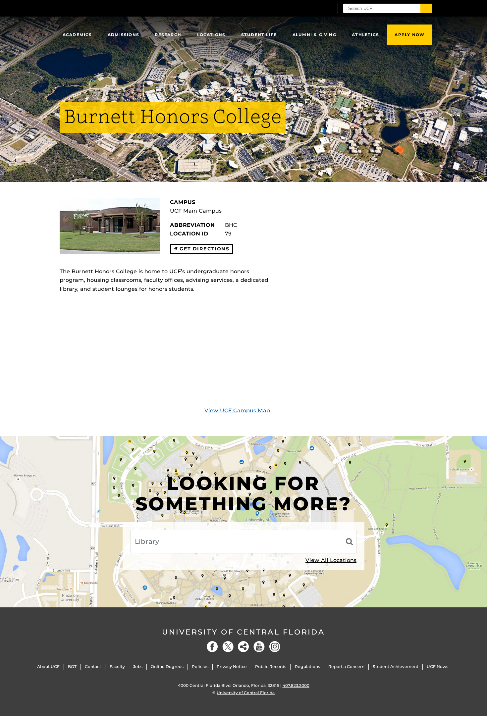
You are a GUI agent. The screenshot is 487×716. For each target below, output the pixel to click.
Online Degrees (167, 666)
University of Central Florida (243, 632)
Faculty (117, 666)
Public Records (270, 666)
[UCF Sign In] (312, 8)
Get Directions (203, 249)
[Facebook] (212, 646)
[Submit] (426, 8)
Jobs (137, 666)
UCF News (437, 666)
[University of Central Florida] (108, 8)
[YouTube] (259, 646)
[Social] (243, 646)
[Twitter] (228, 646)
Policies (200, 666)
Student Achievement (395, 666)
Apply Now (409, 34)
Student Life (259, 34)
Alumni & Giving (314, 34)
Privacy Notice (232, 666)
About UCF (48, 666)
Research (168, 34)
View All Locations (330, 560)
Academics (77, 34)
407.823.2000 (296, 685)
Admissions (123, 34)
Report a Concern (346, 666)
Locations (211, 34)
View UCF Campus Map (237, 410)
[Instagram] (274, 646)
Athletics (365, 34)
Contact (93, 666)
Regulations (307, 666)
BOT (72, 666)
